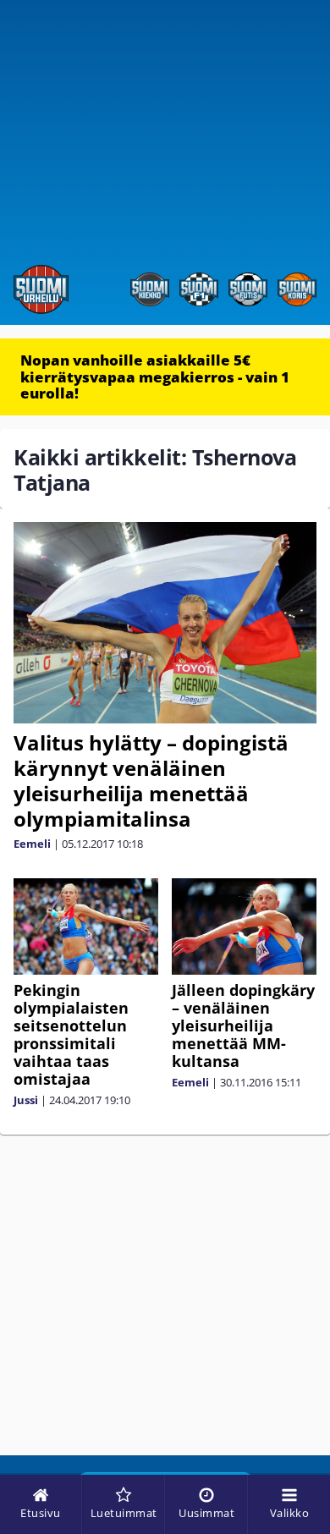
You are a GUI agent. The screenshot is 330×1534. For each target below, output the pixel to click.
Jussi (26, 1100)
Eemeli (32, 843)
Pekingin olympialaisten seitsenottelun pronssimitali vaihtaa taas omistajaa (71, 1034)
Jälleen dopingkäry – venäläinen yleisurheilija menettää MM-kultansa (243, 1025)
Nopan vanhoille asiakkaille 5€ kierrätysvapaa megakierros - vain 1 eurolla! (154, 376)
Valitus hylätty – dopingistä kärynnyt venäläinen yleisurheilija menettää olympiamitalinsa (151, 781)
